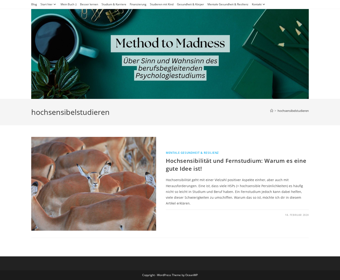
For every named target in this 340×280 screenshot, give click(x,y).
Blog (34, 4)
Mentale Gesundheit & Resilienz (227, 4)
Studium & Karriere (114, 4)
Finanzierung (138, 4)
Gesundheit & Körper (190, 4)
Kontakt (257, 4)
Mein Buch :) (69, 4)
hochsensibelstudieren (293, 111)
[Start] (271, 111)
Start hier (46, 4)
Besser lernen (89, 4)
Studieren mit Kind (161, 4)
